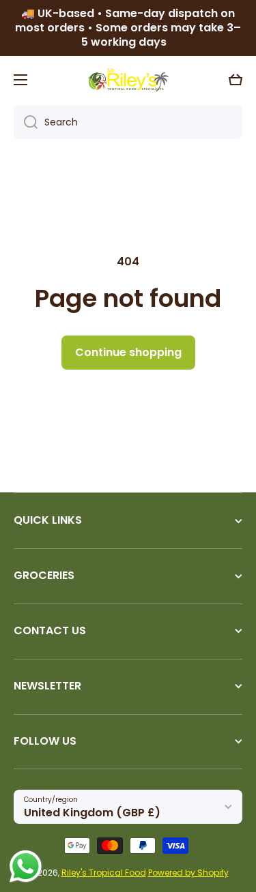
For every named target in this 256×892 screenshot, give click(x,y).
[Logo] (128, 80)
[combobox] (128, 122)
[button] (235, 80)
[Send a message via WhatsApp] (25, 866)
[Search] (26, 122)
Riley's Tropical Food (103, 872)
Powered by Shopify (188, 872)
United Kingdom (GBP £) (92, 812)
